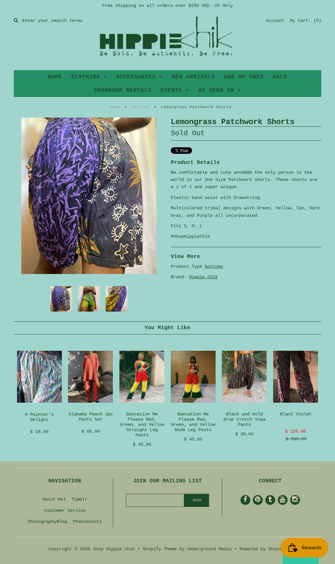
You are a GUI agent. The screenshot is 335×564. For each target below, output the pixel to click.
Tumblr (79, 499)
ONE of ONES (244, 77)
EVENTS (171, 90)
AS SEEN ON (216, 90)
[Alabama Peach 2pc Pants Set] (90, 408)
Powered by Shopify (263, 549)
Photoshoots (87, 521)
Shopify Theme (160, 549)
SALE (280, 77)
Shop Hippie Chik (114, 549)
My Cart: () (305, 20)
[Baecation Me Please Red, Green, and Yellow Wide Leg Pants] (193, 408)
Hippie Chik (203, 277)
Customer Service (65, 510)
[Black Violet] (295, 408)
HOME (55, 77)
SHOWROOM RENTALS (122, 90)
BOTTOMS (141, 107)
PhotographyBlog (47, 521)
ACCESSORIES (136, 77)
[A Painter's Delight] (39, 408)
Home (115, 107)
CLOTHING (85, 77)
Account (275, 20)
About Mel (54, 499)
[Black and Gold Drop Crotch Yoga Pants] (244, 408)
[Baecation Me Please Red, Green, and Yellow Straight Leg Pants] (141, 408)
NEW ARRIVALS (193, 77)
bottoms (214, 266)
